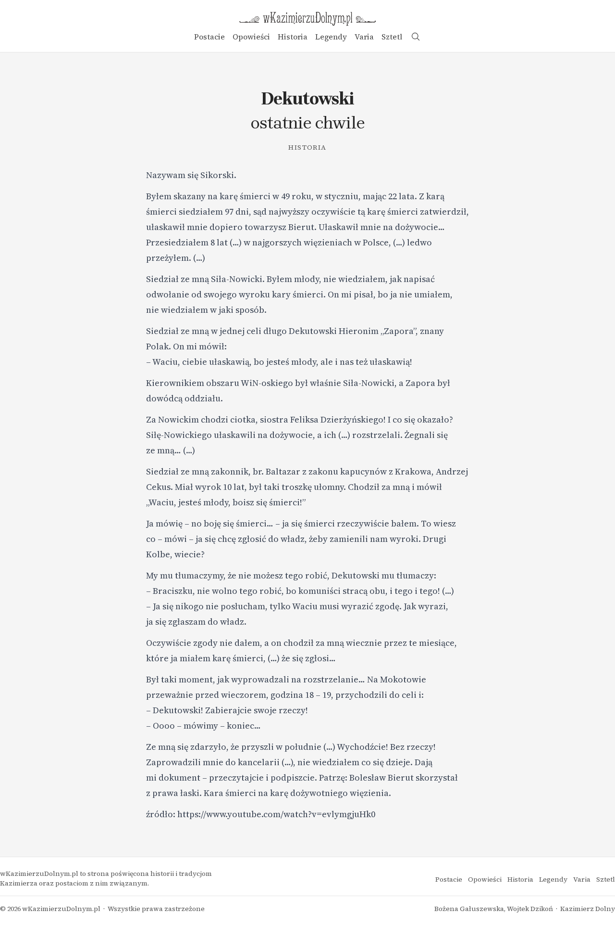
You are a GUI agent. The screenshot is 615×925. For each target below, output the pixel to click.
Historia (293, 36)
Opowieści (251, 36)
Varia (364, 36)
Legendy (331, 36)
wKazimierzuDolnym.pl (61, 908)
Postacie (209, 36)
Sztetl (391, 36)
